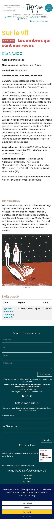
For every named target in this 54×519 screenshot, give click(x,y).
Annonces (27, 475)
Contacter (45, 374)
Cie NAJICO (12, 53)
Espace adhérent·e (40, 21)
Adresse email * (9, 415)
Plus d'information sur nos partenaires (18, 465)
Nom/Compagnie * (10, 426)
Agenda (10, 17)
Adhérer (27, 481)
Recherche (37, 17)
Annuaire (23, 19)
